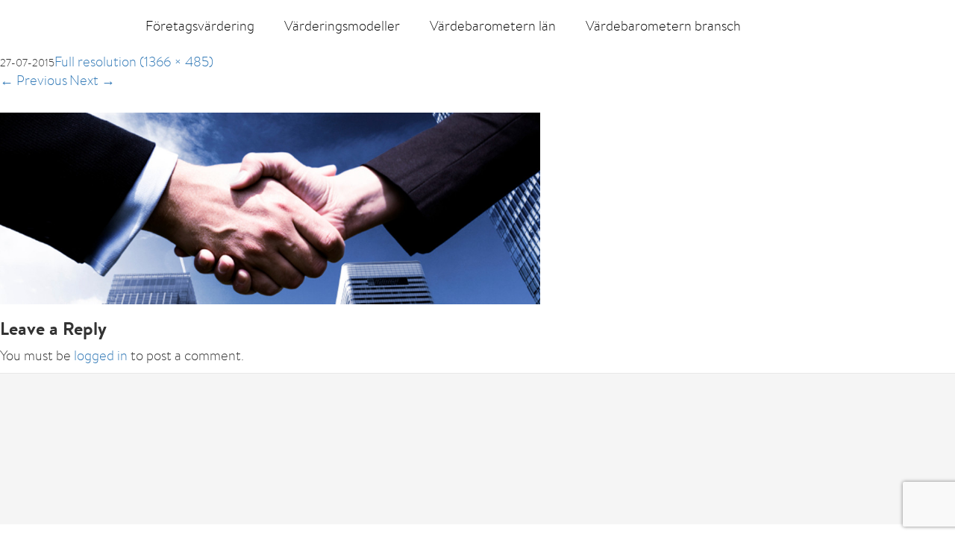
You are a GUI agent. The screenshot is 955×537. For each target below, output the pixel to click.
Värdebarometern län (493, 25)
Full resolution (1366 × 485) (133, 61)
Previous (33, 80)
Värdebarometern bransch (663, 25)
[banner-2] (270, 207)
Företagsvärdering (199, 25)
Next (92, 80)
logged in (101, 355)
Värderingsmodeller (342, 25)
